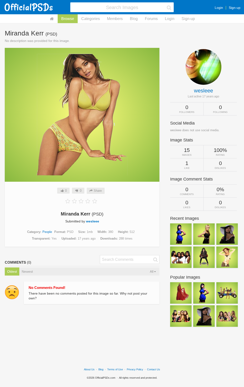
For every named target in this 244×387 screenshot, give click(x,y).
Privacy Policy (135, 369)
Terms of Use (115, 369)
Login (219, 8)
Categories (90, 19)
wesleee (92, 221)
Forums (151, 19)
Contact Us (153, 369)
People (47, 232)
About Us (89, 369)
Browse (67, 19)
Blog (134, 19)
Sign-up (234, 8)
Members (115, 19)
